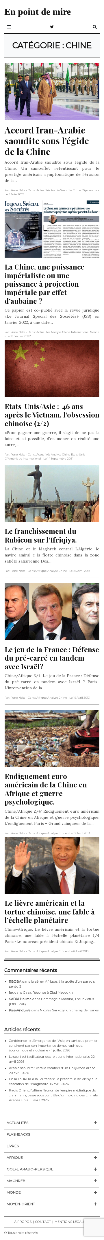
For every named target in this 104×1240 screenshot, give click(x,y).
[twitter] (52, 27)
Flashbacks (18, 1134)
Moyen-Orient (21, 1204)
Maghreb (16, 1180)
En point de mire (37, 11)
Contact (43, 1222)
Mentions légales (71, 1222)
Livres (13, 1146)
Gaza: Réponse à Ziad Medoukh (48, 992)
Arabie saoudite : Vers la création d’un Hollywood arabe (52, 1068)
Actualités (17, 1122)
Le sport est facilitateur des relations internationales (49, 1057)
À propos (22, 1222)
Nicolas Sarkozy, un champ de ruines (69, 1010)
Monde (14, 1192)
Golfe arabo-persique (30, 1169)
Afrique (15, 1157)
